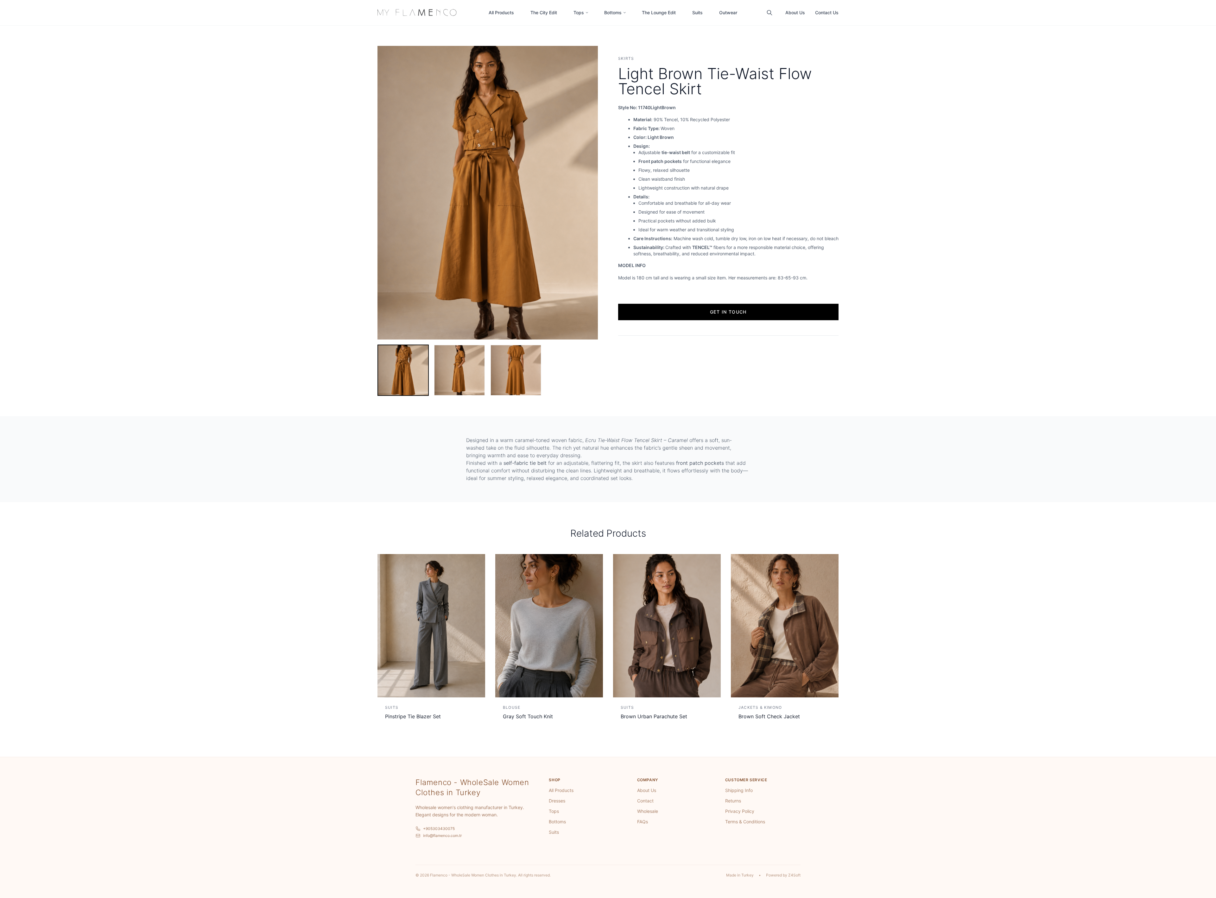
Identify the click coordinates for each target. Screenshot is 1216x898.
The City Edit (543, 12)
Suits (697, 12)
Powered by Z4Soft (783, 875)
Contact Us (827, 12)
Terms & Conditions (745, 821)
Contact (645, 800)
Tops (578, 12)
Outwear (728, 12)
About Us (795, 12)
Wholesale (647, 811)
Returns (733, 800)
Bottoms (613, 12)
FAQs (642, 821)
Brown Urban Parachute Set (654, 716)
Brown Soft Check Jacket (769, 716)
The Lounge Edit (659, 12)
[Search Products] (769, 12)
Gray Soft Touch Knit (528, 716)
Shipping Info (739, 790)
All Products (501, 12)
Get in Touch (728, 312)
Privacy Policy (739, 811)
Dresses (557, 800)
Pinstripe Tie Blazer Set (413, 716)
